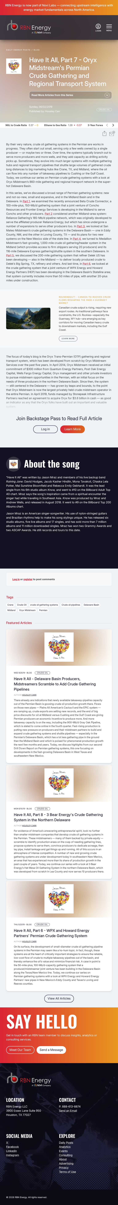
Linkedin (11, 1151)
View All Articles (59, 998)
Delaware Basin (91, 604)
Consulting (66, 1155)
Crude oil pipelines (71, 604)
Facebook (12, 1146)
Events (63, 1151)
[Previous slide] (107, 125)
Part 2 (48, 213)
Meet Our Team (20, 1050)
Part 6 (86, 263)
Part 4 (77, 238)
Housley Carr (52, 111)
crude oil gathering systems (44, 604)
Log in (45, 429)
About (63, 1159)
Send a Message (51, 1050)
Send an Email (68, 1110)
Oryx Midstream (27, 610)
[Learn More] (28, 318)
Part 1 (26, 201)
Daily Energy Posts (18, 50)
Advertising (66, 1163)
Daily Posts (66, 1142)
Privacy (64, 1167)
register (27, 579)
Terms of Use (67, 1171)
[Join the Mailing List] (112, 134)
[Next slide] (112, 125)
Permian (43, 610)
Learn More (68, 338)
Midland (11, 610)
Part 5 (10, 255)
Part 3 (81, 226)
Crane (10, 604)
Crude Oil (104, 109)
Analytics (65, 1146)
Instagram (12, 1155)
